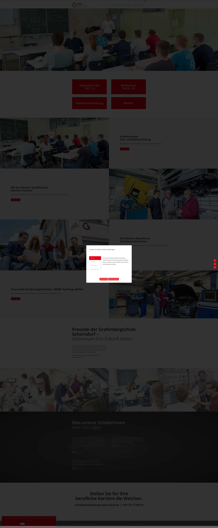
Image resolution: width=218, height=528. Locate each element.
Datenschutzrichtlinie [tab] (95, 269)
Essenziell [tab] (93, 261)
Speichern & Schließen (113, 279)
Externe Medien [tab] (94, 265)
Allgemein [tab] (93, 258)
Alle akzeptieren (103, 279)
